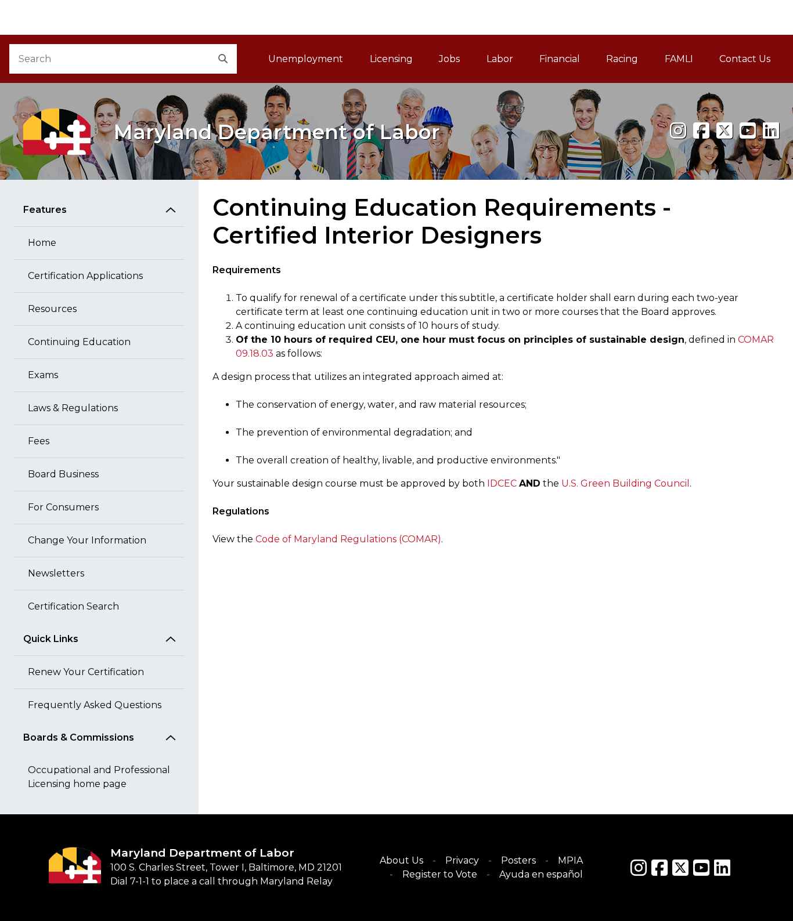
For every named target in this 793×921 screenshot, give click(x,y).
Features (45, 209)
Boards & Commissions (78, 737)
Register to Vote (439, 874)
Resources (52, 308)
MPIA (570, 860)
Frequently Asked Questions (94, 704)
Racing (622, 58)
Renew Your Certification (86, 671)
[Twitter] (680, 867)
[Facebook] (701, 130)
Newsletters (56, 573)
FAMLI (685, 62)
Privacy (462, 860)
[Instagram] (678, 130)
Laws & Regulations (73, 408)
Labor (499, 58)
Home (42, 242)
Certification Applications (85, 275)
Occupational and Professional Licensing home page (99, 776)
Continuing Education (79, 341)
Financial (559, 58)
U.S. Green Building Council (625, 483)
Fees (38, 441)
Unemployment (305, 58)
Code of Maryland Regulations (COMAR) (348, 539)
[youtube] (748, 130)
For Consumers (63, 507)
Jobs (449, 58)
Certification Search (73, 606)
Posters (518, 860)
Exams (43, 374)
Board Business (63, 474)
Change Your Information (87, 540)
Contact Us (744, 58)
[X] (724, 130)
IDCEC (502, 483)
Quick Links (50, 638)
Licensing (391, 58)
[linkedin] (771, 130)
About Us (401, 860)
